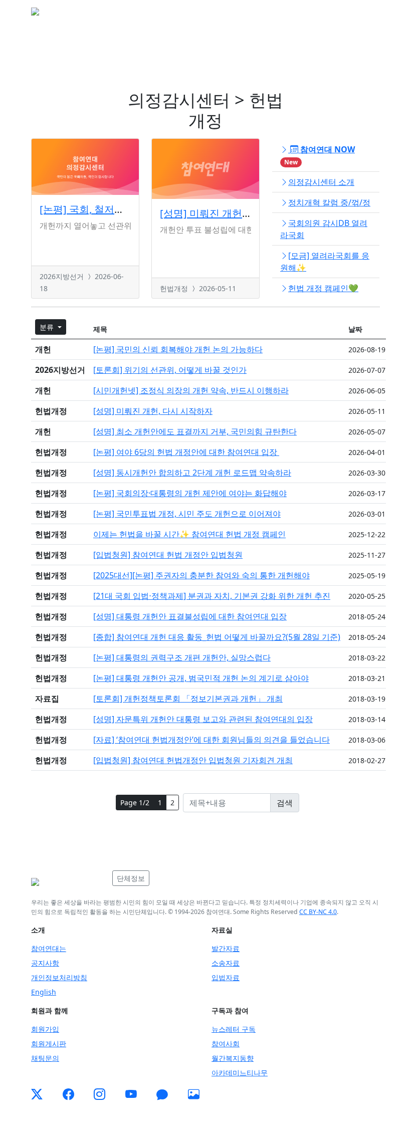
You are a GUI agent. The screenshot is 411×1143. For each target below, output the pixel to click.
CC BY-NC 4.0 (318, 911)
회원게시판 (48, 1043)
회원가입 (45, 1029)
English (43, 992)
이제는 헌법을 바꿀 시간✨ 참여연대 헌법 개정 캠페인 (189, 534)
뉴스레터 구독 (234, 1029)
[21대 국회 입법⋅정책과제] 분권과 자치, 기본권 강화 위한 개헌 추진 (211, 595)
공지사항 (45, 963)
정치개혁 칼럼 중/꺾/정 (329, 202)
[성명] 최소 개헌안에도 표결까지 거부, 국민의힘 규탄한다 (195, 431)
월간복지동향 (233, 1058)
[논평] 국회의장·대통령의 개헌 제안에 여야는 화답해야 (190, 493)
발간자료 (226, 948)
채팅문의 (45, 1058)
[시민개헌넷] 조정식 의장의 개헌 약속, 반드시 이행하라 (191, 390)
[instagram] (99, 1094)
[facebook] (68, 1094)
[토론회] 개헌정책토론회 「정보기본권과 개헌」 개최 (188, 698)
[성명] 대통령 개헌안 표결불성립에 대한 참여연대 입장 (190, 616)
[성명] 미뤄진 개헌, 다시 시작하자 (235, 213)
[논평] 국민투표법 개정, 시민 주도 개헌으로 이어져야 (187, 513)
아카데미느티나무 (240, 1072)
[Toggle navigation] (366, 15)
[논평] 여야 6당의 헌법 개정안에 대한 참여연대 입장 (186, 452)
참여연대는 (48, 948)
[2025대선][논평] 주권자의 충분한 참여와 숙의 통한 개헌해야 (201, 575)
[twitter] (37, 1094)
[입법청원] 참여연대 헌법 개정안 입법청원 (168, 554)
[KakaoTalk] (162, 1094)
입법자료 (226, 977)
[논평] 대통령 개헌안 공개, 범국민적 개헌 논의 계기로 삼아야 (201, 677)
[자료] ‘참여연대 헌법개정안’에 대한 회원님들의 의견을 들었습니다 (211, 739)
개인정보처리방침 (59, 977)
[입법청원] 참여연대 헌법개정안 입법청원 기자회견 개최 (193, 760)
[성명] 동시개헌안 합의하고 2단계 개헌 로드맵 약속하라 (192, 472)
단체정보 (131, 878)
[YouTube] (131, 1094)
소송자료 (226, 963)
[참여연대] (68, 882)
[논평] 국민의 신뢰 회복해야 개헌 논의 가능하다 (178, 349)
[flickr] (193, 1094)
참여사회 (226, 1043)
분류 (48, 327)
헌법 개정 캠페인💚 (323, 288)
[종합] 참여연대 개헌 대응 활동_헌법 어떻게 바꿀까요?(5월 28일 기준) (216, 636)
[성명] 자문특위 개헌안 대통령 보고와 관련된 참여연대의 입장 (203, 719)
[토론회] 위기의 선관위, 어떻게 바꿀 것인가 (170, 369)
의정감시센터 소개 (321, 181)
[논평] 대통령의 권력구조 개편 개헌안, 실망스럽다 (182, 657)
